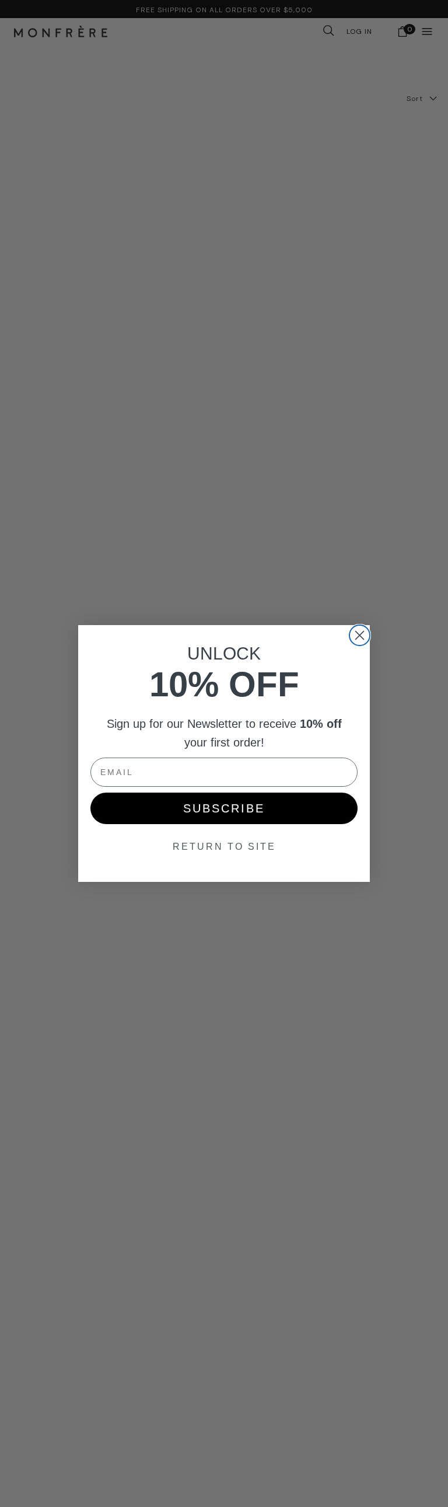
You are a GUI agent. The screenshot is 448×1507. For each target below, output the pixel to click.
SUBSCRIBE (224, 808)
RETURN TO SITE (224, 847)
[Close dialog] (359, 635)
